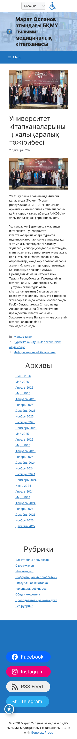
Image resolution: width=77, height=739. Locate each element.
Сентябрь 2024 (26, 480)
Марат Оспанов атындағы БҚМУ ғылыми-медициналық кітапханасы (36, 31)
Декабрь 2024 (25, 462)
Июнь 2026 (23, 376)
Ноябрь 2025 (24, 416)
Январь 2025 (24, 456)
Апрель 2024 (24, 491)
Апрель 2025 (24, 439)
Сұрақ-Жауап (24, 565)
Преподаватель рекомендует (36, 600)
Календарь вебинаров (31, 588)
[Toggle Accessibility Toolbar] (9, 709)
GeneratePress (42, 732)
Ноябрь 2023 (24, 520)
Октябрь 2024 (25, 474)
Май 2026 (22, 381)
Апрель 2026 (24, 387)
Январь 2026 (24, 405)
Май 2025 (22, 433)
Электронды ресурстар (32, 559)
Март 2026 (22, 393)
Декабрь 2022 (25, 526)
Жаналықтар (23, 336)
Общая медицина (27, 594)
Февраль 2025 (25, 451)
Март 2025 (22, 445)
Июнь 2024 (23, 485)
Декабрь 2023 (25, 514)
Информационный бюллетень (34, 352)
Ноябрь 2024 (24, 468)
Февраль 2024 (25, 503)
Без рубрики (24, 606)
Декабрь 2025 (25, 410)
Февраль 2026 (25, 399)
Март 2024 (22, 497)
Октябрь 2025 (25, 422)
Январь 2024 (24, 508)
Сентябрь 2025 (26, 428)
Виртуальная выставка (31, 583)
